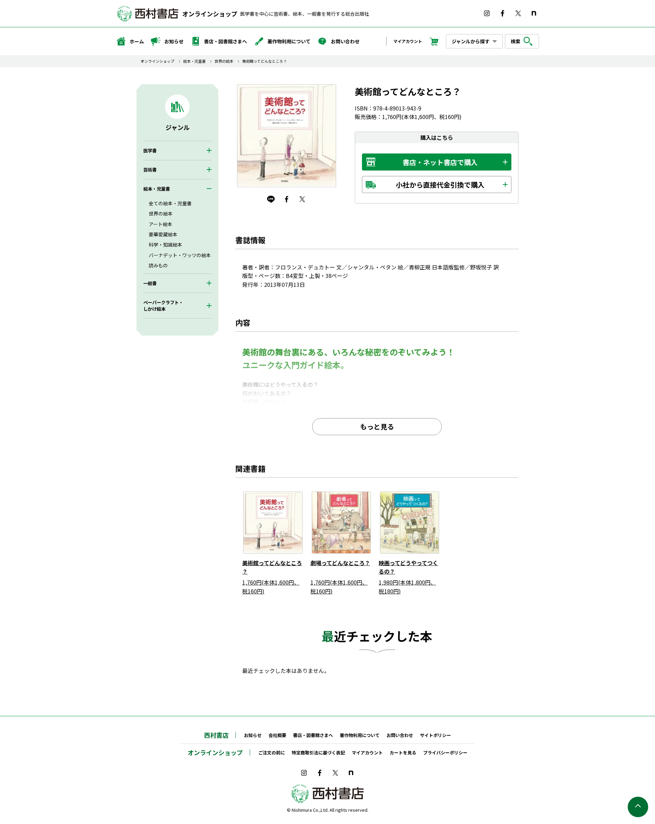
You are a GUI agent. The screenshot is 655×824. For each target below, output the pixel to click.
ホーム (137, 41)
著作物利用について (288, 41)
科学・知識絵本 (165, 244)
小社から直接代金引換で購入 (440, 185)
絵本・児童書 (194, 61)
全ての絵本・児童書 (170, 203)
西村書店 (216, 735)
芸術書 (150, 169)
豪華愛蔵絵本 (163, 234)
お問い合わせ (345, 41)
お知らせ (174, 41)
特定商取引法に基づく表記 (318, 752)
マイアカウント (407, 41)
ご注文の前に (271, 752)
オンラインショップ (209, 13)
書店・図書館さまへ (225, 41)
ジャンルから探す (471, 41)
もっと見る (377, 426)
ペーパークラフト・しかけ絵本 (163, 305)
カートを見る (403, 752)
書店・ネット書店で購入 (440, 162)
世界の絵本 (224, 61)
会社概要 (277, 735)
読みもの (158, 265)
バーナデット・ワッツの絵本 (180, 255)
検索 (515, 41)
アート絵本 (160, 224)
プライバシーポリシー (445, 752)
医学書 (150, 150)
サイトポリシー (435, 735)
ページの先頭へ (638, 807)
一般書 (150, 283)
